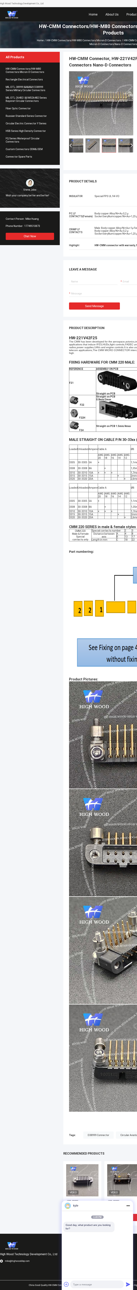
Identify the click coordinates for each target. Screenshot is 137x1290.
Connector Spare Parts (19, 156)
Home (40, 40)
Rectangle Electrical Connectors (24, 79)
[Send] (128, 1284)
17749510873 (32, 226)
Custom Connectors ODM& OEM (24, 149)
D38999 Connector (98, 1135)
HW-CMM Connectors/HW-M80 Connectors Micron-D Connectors (84, 40)
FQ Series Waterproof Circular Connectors (23, 140)
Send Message (94, 306)
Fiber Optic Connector (18, 108)
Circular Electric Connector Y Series (26, 123)
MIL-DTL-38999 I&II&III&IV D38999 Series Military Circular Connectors (25, 89)
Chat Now (30, 236)
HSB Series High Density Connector (26, 131)
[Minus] (128, 1206)
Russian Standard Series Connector (26, 116)
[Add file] (66, 1284)
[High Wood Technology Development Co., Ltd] (11, 14)
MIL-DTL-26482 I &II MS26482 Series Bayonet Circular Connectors (26, 99)
